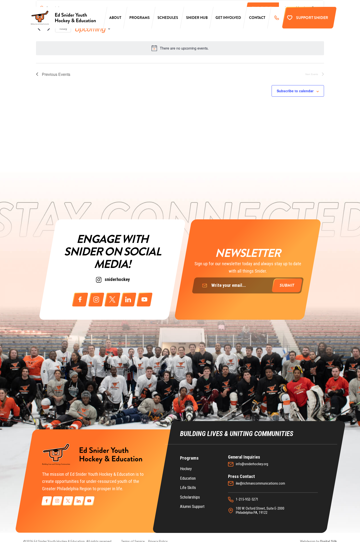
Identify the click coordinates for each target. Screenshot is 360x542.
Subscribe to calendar (295, 90)
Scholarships (190, 497)
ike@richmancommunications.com (260, 483)
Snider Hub (197, 17)
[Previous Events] (39, 29)
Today (63, 28)
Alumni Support (192, 506)
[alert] (180, 48)
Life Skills (188, 487)
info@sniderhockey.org (252, 464)
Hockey (186, 468)
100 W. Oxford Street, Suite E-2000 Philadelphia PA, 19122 (260, 510)
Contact (257, 17)
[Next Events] (48, 29)
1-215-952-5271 (247, 499)
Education (188, 478)
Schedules (167, 17)
